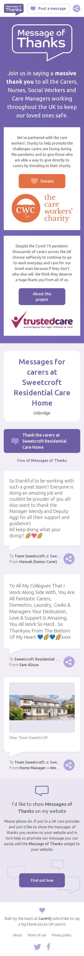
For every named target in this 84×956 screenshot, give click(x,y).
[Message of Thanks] (42, 43)
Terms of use (37, 935)
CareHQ (45, 918)
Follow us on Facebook (48, 946)
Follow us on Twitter (37, 946)
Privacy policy (61, 935)
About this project (42, 297)
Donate (36, 183)
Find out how (42, 880)
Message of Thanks (14, 10)
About (17, 935)
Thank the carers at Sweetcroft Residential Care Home (44, 441)
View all (42, 460)
